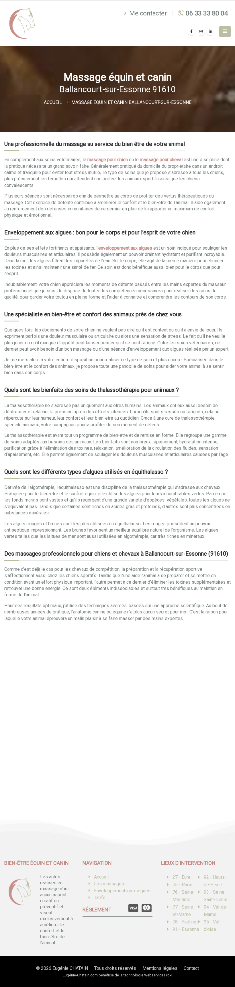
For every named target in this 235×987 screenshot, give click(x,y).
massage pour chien (107, 159)
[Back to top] (222, 963)
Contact (191, 968)
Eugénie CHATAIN (70, 968)
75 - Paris (182, 884)
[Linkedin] (210, 31)
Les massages (109, 884)
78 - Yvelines (186, 922)
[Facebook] (191, 31)
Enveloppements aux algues (122, 890)
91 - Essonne (186, 929)
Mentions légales (159, 968)
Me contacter (147, 13)
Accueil (101, 877)
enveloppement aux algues (125, 248)
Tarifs (99, 897)
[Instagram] (201, 31)
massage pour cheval (161, 159)
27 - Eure (182, 877)
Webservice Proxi (158, 975)
